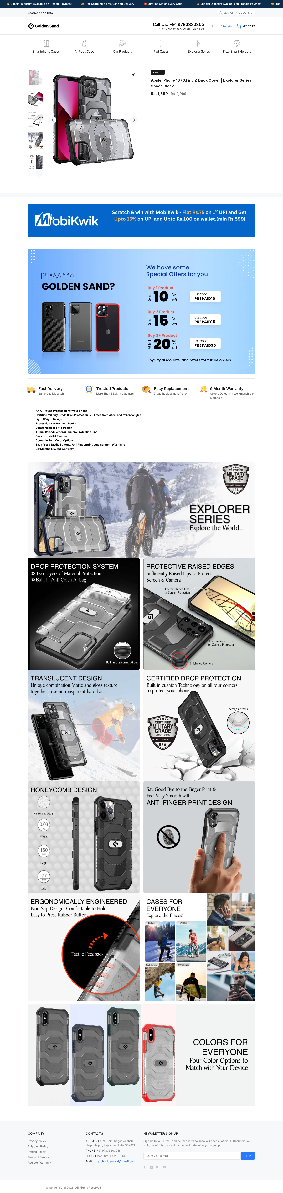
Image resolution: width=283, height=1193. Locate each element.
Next (134, 120)
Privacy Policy (37, 1141)
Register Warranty (39, 1162)
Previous (52, 120)
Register (228, 26)
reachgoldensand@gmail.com (116, 1161)
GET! (248, 1156)
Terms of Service (38, 1157)
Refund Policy (37, 1151)
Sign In (216, 26)
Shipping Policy (38, 1146)
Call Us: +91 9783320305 (178, 24)
